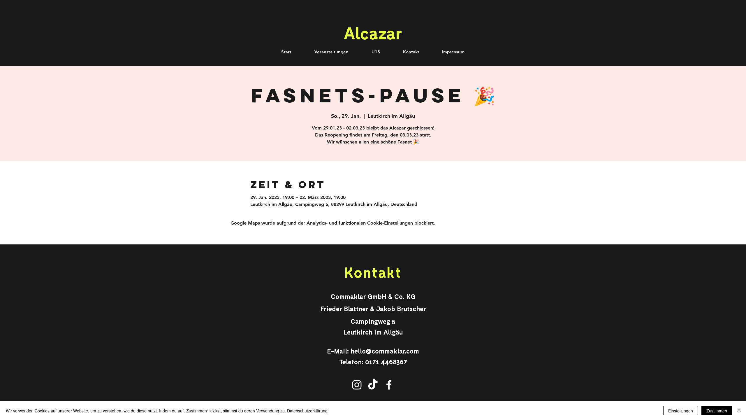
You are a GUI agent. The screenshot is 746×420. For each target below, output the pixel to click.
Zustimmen (716, 411)
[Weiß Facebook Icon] (389, 385)
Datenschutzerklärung (307, 411)
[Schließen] (739, 410)
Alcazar (373, 32)
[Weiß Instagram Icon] (357, 385)
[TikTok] (373, 385)
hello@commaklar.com (385, 351)
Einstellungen (680, 411)
